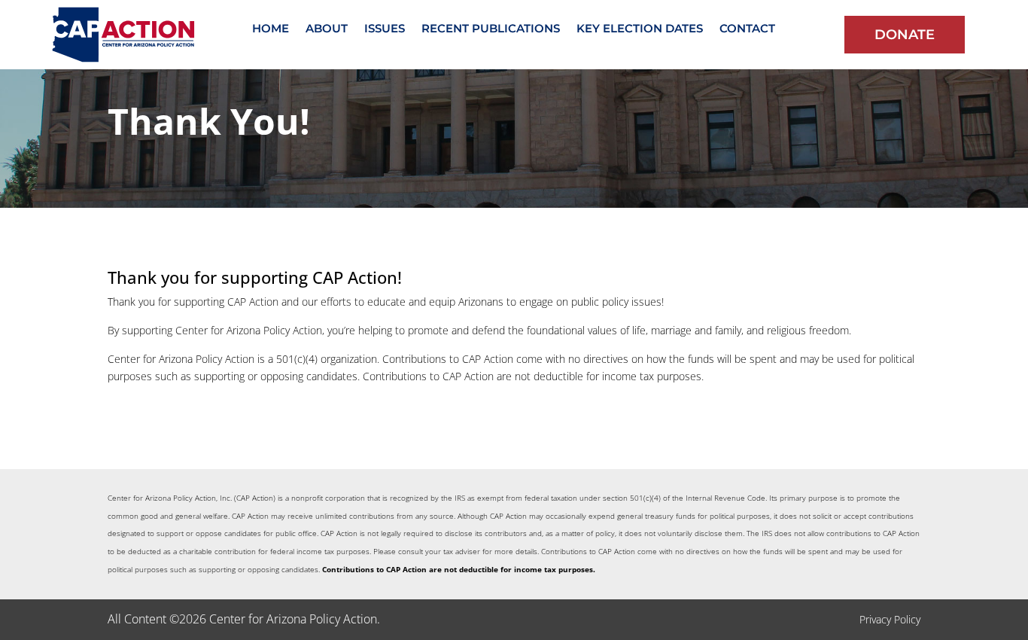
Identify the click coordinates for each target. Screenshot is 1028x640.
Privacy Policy (889, 619)
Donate (904, 34)
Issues (384, 29)
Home (270, 29)
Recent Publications (490, 29)
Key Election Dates (639, 29)
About (327, 29)
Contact (747, 29)
